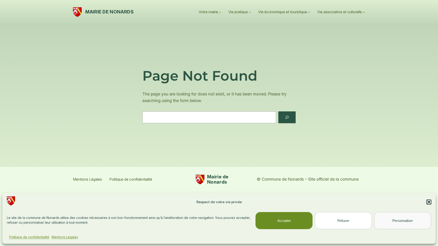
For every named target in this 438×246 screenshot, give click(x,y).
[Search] (287, 117)
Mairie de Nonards (109, 12)
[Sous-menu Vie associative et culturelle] (364, 12)
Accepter (284, 221)
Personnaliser (402, 221)
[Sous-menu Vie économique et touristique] (309, 12)
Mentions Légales (65, 237)
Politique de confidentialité (29, 237)
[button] (429, 202)
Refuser (343, 221)
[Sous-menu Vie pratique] (250, 12)
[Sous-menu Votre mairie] (220, 12)
